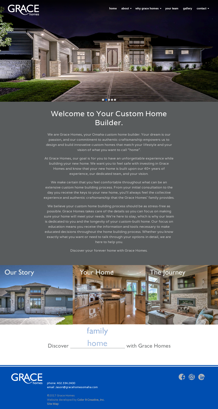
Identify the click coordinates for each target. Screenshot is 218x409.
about (125, 8)
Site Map (53, 404)
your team (171, 8)
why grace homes (147, 8)
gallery (187, 8)
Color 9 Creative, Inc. (91, 400)
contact (201, 8)
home (113, 8)
